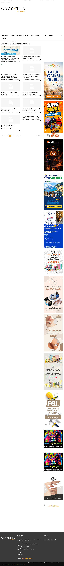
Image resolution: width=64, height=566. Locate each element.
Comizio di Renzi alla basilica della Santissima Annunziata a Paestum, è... (31, 76)
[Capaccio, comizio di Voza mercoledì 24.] (10, 102)
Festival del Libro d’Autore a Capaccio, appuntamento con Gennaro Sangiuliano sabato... (9, 76)
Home (2, 41)
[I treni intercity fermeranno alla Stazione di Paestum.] (32, 102)
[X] (52, 540)
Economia (26, 35)
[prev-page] (2, 136)
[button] (61, 35)
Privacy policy (20, 552)
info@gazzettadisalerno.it (27, 558)
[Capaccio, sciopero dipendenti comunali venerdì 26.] (32, 86)
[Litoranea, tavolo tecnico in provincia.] (10, 86)
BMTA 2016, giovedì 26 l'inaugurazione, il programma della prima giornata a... (9, 127)
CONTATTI (53, 0)
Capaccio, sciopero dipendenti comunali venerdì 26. (31, 93)
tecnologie (18, 564)
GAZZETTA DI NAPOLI (14, 0)
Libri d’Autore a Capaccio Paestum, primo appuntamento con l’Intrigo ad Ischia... (10, 58)
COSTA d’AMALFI (31, 0)
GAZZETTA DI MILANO (6, 0)
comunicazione (12, 564)
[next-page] (20, 136)
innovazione (7, 564)
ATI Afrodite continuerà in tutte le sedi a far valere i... (32, 57)
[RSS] (48, 540)
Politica (19, 35)
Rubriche (4, 38)
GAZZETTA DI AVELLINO (23, 0)
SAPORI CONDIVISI (42, 0)
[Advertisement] (43, 9)
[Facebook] (45, 540)
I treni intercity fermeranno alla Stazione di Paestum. (31, 109)
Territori (4, 35)
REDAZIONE (48, 0)
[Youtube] (55, 540)
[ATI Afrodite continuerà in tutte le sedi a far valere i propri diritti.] (32, 50)
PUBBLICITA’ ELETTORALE (5, 2)
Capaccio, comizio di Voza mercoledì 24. (9, 109)
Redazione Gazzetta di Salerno (7, 61)
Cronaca (12, 35)
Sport (50, 35)
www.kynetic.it (22, 564)
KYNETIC (36, 0)
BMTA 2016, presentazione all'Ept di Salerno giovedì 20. (31, 117)
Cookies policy (20, 554)
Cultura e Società (35, 35)
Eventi (44, 35)
